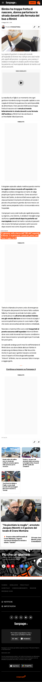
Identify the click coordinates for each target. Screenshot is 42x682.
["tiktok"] (3, 566)
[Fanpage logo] (11, 3)
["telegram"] (26, 566)
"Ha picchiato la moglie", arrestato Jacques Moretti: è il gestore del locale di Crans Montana (20, 528)
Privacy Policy (24, 585)
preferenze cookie (7, 591)
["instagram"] (8, 566)
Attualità (4, 437)
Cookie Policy (5, 588)
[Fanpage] (21, 623)
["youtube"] (12, 566)
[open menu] (2, 3)
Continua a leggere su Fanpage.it (21, 369)
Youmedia (4, 585)
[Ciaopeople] (21, 676)
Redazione (33, 588)
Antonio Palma (15, 27)
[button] (38, 27)
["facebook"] (21, 566)
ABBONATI (32, 2)
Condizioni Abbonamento (20, 588)
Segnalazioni (14, 585)
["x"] (17, 566)
